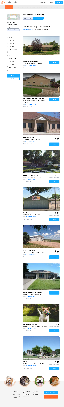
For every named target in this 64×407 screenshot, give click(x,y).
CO (33, 29)
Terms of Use (16, 393)
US (30, 29)
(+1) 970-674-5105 (30, 104)
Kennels (56, 7)
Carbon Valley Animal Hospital (32, 292)
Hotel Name (10, 27)
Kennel (11, 52)
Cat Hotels (33, 7)
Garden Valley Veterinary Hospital (33, 98)
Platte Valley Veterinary (30, 61)
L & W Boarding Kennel (30, 324)
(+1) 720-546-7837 (30, 366)
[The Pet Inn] (41, 199)
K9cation (26, 362)
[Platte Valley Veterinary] (41, 46)
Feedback (43, 2)
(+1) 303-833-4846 (30, 328)
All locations (26, 29)
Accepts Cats (12, 58)
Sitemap (15, 397)
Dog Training (12, 67)
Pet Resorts (17, 7)
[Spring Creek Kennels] (41, 236)
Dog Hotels (25, 7)
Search (38, 18)
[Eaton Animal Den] (41, 123)
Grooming (11, 70)
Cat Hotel (11, 43)
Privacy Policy (16, 394)
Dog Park (11, 64)
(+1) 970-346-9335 (30, 216)
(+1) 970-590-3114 (30, 254)
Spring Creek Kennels (30, 250)
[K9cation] (41, 348)
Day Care (39, 7)
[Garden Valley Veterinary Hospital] (41, 84)
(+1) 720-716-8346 (30, 296)
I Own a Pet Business (51, 397)
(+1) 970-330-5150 (30, 179)
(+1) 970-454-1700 (30, 141)
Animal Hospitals (47, 7)
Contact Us (15, 391)
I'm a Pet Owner (50, 392)
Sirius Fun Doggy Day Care (31, 175)
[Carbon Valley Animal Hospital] (41, 276)
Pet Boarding (9, 7)
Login (51, 2)
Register (59, 2)
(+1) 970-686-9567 (30, 65)
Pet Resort (12, 38)
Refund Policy (16, 396)
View (54, 62)
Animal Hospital (13, 49)
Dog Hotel (11, 40)
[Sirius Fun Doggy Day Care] (41, 161)
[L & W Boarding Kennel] (41, 313)
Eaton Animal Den (28, 137)
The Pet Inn (26, 213)
